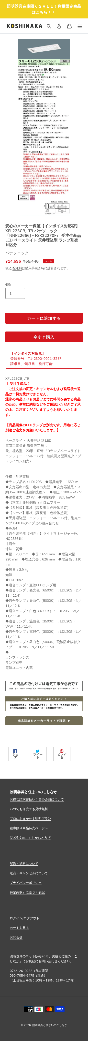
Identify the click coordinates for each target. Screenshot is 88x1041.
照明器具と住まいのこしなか (49, 1025)
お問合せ (16, 937)
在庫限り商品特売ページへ (29, 828)
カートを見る (19, 928)
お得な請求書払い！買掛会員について (37, 799)
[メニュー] (80, 26)
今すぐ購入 (44, 336)
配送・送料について (24, 863)
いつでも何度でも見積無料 (29, 809)
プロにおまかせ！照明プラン (30, 818)
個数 (8, 284)
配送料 (17, 268)
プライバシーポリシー (26, 883)
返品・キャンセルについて (29, 873)
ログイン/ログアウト (24, 918)
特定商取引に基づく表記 (27, 892)
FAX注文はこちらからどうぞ (30, 838)
